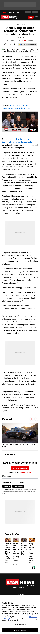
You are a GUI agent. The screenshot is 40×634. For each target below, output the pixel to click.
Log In (30, 17)
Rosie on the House (14, 12)
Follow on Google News (28, 44)
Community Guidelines (25, 472)
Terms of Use (17, 615)
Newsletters (19, 486)
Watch (28, 12)
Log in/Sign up (6, 489)
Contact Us (20, 594)
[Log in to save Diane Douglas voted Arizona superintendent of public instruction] (14, 44)
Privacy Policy (25, 615)
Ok (38, 597)
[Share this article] (10, 44)
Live (4, 12)
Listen (35, 12)
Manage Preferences (20, 624)
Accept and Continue (20, 630)
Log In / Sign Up (20, 468)
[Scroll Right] (36, 419)
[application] (20, 121)
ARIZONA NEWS (20, 24)
